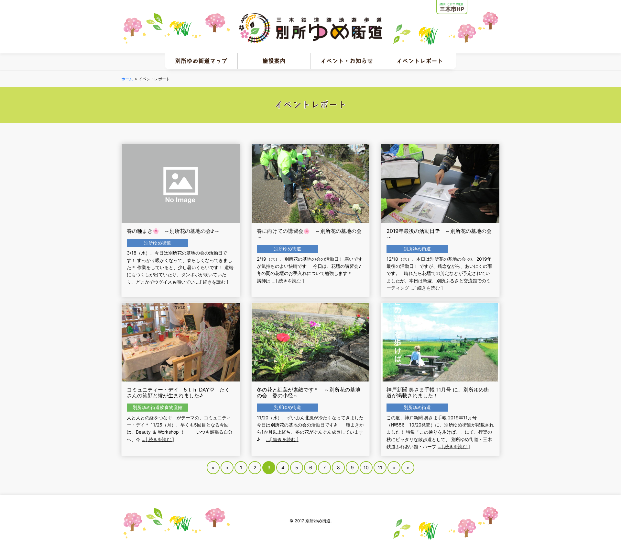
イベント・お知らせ (347, 61)
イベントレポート (420, 61)
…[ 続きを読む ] (212, 282)
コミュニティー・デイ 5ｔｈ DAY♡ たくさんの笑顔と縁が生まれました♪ (178, 392)
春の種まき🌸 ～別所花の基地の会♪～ (173, 231)
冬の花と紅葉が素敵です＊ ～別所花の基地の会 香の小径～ (308, 392)
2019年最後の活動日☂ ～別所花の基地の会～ (439, 234)
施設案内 (274, 61)
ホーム (127, 78)
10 (366, 467)
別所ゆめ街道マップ (201, 61)
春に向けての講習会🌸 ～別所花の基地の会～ (309, 234)
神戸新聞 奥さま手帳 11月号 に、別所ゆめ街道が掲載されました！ (438, 392)
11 (380, 467)
